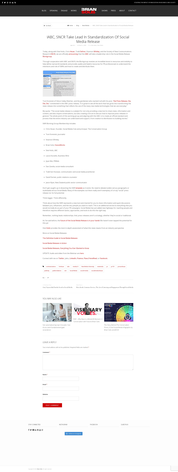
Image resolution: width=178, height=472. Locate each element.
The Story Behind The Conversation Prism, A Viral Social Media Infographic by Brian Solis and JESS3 (118, 327)
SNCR (53, 54)
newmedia (100, 266)
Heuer (72, 51)
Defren (82, 51)
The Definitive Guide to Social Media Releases (60, 238)
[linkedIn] (12, 2)
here (82, 253)
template (79, 188)
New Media (85, 25)
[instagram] (7, 2)
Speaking (54, 10)
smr (65, 271)
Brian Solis (89, 11)
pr (107, 266)
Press (113, 10)
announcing (73, 54)
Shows (105, 10)
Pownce (80, 258)
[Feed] (15, 2)
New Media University (87, 266)
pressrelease (121, 266)
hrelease (61, 266)
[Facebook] (2, 2)
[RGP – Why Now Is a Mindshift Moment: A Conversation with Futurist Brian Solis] (87, 309)
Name (45, 374)
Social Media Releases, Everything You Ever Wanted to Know (66, 248)
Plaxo (86, 258)
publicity (46, 271)
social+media (84, 271)
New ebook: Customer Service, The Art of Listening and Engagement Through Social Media (104, 287)
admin (73, 45)
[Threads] (10, 2)
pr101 (113, 266)
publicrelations (56, 271)
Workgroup (47, 56)
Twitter (61, 258)
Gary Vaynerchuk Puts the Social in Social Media (57, 287)
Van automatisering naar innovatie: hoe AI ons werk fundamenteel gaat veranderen (56, 327)
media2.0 (75, 266)
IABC (87, 54)
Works (74, 10)
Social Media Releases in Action (55, 243)
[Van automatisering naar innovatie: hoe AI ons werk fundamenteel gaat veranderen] (57, 312)
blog (77, 25)
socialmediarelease (97, 271)
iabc (68, 266)
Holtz (48, 228)
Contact (132, 10)
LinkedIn (73, 258)
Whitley (97, 51)
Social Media (100, 45)
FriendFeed (92, 258)
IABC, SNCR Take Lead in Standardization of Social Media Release (88, 39)
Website (45, 394)
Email (45, 384)
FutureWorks (60, 145)
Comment (46, 352)
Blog (44, 10)
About (122, 10)
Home (71, 25)
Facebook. (104, 258)
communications (51, 266)
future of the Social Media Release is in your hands (80, 220)
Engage (64, 10)
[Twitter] (5, 2)
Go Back (48, 25)
